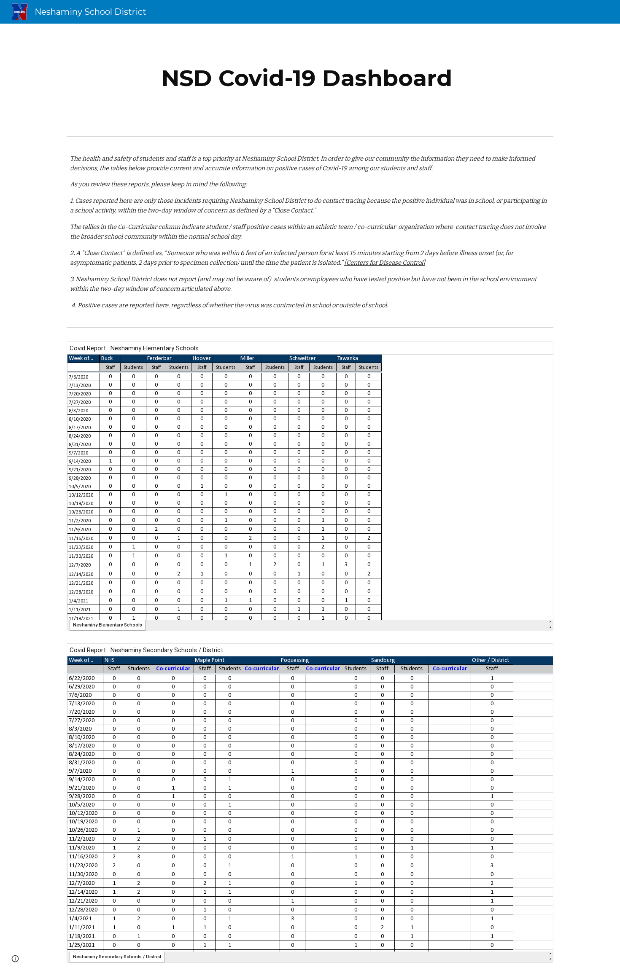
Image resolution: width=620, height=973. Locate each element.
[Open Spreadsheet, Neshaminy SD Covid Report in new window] (537, 654)
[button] (15, 959)
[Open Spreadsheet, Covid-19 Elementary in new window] (537, 352)
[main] (310, 78)
